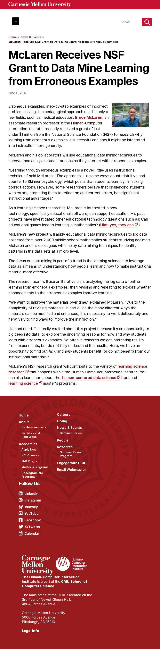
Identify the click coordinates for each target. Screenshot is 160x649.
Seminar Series (71, 433)
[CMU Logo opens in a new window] (80, 4)
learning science (23, 383)
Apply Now (28, 449)
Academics (28, 444)
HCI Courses (30, 455)
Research (65, 447)
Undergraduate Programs (32, 474)
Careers (63, 414)
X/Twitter (32, 527)
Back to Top (140, 641)
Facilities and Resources (30, 435)
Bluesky (31, 507)
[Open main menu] (15, 21)
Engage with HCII (71, 463)
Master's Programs (34, 467)
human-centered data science (89, 377)
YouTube (31, 513)
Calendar (31, 533)
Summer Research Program (73, 454)
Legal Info (30, 631)
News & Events (30, 37)
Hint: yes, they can (117, 225)
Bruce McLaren (88, 117)
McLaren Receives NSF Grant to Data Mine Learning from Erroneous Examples (63, 41)
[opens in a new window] (38, 557)
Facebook (32, 520)
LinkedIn (31, 494)
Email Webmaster (71, 470)
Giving (62, 421)
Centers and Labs (33, 427)
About (24, 422)
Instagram (32, 500)
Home (12, 37)
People (62, 440)
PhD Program (30, 461)
